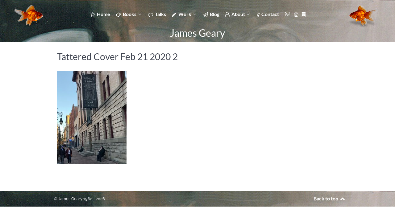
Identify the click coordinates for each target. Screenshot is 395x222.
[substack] (304, 14)
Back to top (326, 198)
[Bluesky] (288, 14)
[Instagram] (297, 14)
